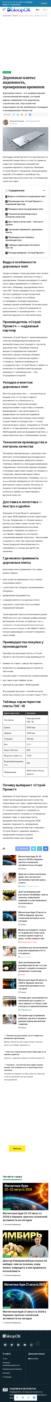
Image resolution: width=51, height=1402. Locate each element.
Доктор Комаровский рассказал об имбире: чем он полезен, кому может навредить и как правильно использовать (33, 897)
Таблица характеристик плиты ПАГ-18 (22, 246)
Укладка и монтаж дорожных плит (25, 209)
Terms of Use (16, 4)
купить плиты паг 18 (10, 308)
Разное (7, 72)
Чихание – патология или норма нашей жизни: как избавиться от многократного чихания (23, 1067)
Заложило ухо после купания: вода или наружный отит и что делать (33, 950)
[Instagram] (31, 1344)
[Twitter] (11, 1344)
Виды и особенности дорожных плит (27, 196)
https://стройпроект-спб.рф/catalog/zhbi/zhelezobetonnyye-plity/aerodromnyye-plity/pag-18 (23, 625)
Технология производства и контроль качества (21, 215)
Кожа (23, 975)
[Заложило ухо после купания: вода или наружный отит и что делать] (9, 951)
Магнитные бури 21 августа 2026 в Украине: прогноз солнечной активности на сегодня (24, 1315)
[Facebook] (5, 1344)
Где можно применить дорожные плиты (24, 230)
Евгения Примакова (13, 1224)
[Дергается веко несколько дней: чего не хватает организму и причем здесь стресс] (9, 878)
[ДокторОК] (18, 9)
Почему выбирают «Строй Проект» (26, 253)
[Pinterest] (18, 1344)
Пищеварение (26, 1010)
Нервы (23, 886)
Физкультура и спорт (29, 942)
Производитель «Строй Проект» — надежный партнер (24, 202)
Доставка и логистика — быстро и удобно (24, 223)
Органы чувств (33, 886)
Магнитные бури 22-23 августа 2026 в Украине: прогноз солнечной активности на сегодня (25, 1217)
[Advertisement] (25, 43)
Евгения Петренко (17, 121)
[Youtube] (24, 1344)
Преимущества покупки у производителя (19, 238)
